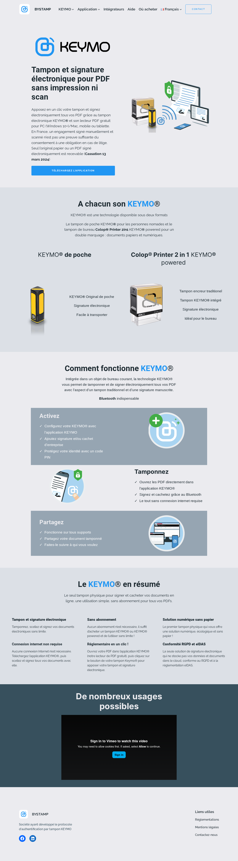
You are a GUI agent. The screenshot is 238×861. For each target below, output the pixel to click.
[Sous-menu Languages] (181, 9)
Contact (198, 9)
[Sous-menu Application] (99, 9)
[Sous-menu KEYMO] (73, 9)
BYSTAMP (43, 9)
